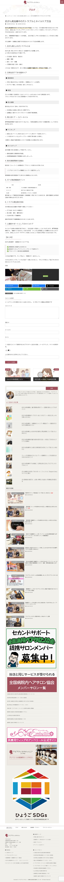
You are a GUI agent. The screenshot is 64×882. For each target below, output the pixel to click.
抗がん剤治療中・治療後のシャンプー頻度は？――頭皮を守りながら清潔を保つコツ (39, 424)
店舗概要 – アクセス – (35, 827)
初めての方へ (9, 827)
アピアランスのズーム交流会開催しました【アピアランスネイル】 (41, 575)
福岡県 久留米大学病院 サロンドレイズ (15, 722)
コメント (8, 305)
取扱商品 (8, 849)
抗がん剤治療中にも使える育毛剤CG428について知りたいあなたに (39, 448)
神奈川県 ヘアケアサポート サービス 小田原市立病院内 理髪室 (20, 708)
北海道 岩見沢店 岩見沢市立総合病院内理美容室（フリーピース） (21, 694)
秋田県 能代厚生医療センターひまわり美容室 (43, 855)
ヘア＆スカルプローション (11, 855)
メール (7, 329)
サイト (7, 337)
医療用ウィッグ (37, 834)
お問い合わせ (24, 827)
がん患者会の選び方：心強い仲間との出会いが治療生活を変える (39, 480)
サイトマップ (9, 828)
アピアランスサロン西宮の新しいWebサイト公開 (37, 616)
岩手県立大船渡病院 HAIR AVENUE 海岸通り (44, 857)
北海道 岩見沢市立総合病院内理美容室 (42, 852)
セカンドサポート (38, 849)
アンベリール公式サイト (39, 844)
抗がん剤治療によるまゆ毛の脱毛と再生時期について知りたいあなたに (39, 432)
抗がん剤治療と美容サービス (20, 293)
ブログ (16, 827)
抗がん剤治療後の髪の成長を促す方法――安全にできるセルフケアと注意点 (39, 440)
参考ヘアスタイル (38, 842)
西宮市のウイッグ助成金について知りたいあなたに (39, 492)
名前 (7, 322)
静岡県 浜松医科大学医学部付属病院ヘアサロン (17, 711)
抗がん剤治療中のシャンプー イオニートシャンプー (17, 860)
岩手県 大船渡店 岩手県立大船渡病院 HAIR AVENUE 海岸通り (20, 701)
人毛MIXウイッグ (9, 852)
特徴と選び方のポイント (39, 836)
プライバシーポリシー (47, 827)
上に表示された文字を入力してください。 (17, 354)
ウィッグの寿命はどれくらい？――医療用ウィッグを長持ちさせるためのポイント (39, 456)
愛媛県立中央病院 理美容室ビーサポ (41, 873)
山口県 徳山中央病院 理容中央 (13, 715)
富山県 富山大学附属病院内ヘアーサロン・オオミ (17, 704)
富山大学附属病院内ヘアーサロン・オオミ (43, 860)
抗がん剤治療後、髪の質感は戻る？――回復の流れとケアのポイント (39, 408)
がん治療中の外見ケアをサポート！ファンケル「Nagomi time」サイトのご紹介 (39, 472)
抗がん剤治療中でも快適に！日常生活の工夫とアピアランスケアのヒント (39, 464)
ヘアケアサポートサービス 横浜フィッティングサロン (45, 865)
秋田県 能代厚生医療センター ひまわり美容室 (17, 697)
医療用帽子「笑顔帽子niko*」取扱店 (14, 857)
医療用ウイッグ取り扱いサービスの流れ (42, 839)
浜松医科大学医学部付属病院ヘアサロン (42, 868)
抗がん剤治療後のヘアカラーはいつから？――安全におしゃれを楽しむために (39, 416)
